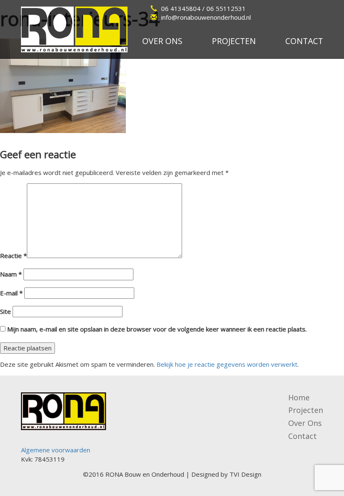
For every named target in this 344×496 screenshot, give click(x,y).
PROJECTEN (234, 41)
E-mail (11, 293)
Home (299, 397)
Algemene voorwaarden (55, 450)
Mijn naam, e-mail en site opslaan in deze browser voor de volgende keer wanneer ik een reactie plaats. (157, 329)
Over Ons (305, 423)
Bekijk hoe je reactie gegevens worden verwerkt (226, 364)
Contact (302, 436)
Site (5, 311)
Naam (11, 274)
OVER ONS (162, 41)
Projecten (305, 410)
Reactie (13, 255)
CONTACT (304, 41)
